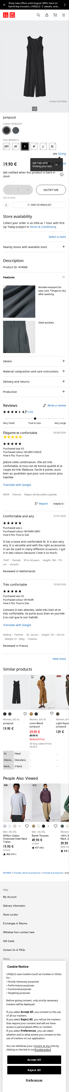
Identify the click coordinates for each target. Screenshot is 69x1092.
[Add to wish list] (25, 714)
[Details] (62, 174)
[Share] (6, 205)
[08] (15, 130)
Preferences (34, 1080)
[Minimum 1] (8, 190)
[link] (38, 5)
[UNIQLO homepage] (9, 15)
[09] (6, 130)
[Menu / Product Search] (63, 15)
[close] (4, 5)
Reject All (34, 1070)
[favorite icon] (27, 826)
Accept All (34, 1059)
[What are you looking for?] (38, 15)
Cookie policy (42, 1049)
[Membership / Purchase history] (47, 15)
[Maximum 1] (28, 190)
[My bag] (55, 15)
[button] (19, 301)
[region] (34, 1026)
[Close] (56, 164)
